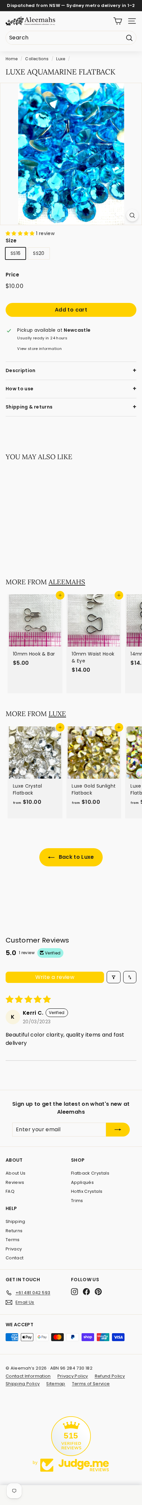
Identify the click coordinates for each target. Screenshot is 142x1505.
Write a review (55, 977)
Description (21, 370)
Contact (14, 1258)
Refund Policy (110, 1376)
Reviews (15, 1182)
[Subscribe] (118, 1130)
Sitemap (55, 1384)
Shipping (15, 1221)
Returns (14, 1231)
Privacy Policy (72, 1376)
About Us (16, 1173)
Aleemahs (67, 581)
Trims (77, 1200)
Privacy (14, 1249)
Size (11, 240)
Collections (37, 59)
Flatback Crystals (90, 1173)
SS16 (15, 253)
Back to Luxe (75, 857)
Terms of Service (91, 1384)
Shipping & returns (29, 407)
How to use (20, 388)
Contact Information (28, 1376)
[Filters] (114, 977)
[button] (21, 233)
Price (12, 274)
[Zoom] (132, 215)
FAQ (10, 1191)
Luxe (60, 59)
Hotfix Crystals (86, 1191)
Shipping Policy (23, 1384)
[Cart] (117, 21)
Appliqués (82, 1182)
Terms (13, 1240)
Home (12, 59)
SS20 (38, 253)
